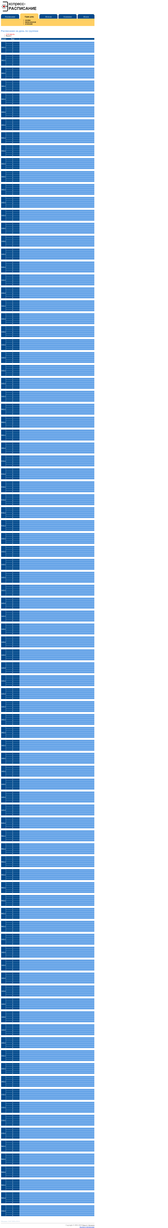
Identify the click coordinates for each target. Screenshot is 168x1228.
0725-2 (3, 525)
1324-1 (3, 228)
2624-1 (3, 112)
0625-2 (3, 1198)
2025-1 (3, 1081)
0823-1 (3, 861)
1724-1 (3, 1120)
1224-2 (3, 642)
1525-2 (3, 383)
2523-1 (3, 1068)
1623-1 (3, 163)
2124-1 (3, 564)
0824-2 (3, 900)
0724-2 (3, 499)
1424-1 (3, 758)
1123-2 (3, 991)
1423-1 (3, 745)
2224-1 (3, 784)
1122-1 (3, 952)
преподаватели (30, 22)
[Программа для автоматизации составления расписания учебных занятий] (19, 11)
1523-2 (3, 318)
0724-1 (3, 487)
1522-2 (3, 293)
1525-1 (3, 370)
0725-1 (3, 512)
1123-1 (3, 978)
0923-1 (3, 409)
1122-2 (3, 965)
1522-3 (3, 1211)
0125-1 (3, 823)
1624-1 (3, 176)
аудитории (28, 24)
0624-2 (3, 1172)
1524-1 (3, 331)
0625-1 (3, 1185)
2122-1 (3, 538)
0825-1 (3, 913)
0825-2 (3, 926)
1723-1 (3, 1107)
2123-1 (3, 551)
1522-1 (3, 280)
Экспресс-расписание (86, 1227)
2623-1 (3, 99)
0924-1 (3, 422)
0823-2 (3, 874)
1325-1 (3, 254)
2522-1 (3, 1055)
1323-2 (3, 215)
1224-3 (3, 655)
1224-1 (3, 629)
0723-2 (3, 474)
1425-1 (3, 771)
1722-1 (3, 1094)
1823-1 (3, 60)
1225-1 (3, 680)
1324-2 (3, 241)
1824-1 (3, 73)
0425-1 (3, 138)
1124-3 (3, 1030)
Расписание (10, 17)
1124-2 (3, 1017)
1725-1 (3, 1133)
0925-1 (3, 435)
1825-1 (3, 86)
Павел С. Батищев (88, 1225)
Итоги (86, 17)
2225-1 (3, 797)
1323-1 (3, 202)
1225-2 (3, 693)
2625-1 (3, 125)
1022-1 (3, 732)
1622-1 (3, 150)
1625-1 (3, 189)
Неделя (48, 17)
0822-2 (3, 849)
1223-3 (3, 616)
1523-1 (3, 306)
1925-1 (3, 448)
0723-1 (3, 461)
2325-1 (3, 939)
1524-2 (3, 344)
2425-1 (3, 719)
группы (28, 20)
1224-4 (3, 668)
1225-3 (3, 706)
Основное (67, 17)
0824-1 (3, 887)
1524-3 (3, 357)
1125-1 (3, 1042)
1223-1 (3, 590)
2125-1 (3, 577)
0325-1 (3, 267)
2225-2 (3, 810)
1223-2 (3, 603)
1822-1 (3, 47)
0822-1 (3, 836)
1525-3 (3, 396)
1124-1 (3, 1004)
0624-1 (3, 1159)
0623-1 (3, 1146)
